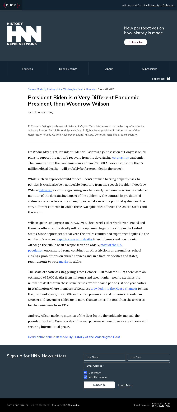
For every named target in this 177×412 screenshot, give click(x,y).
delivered (45, 190)
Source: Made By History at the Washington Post (55, 89)
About (109, 69)
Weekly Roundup (98, 377)
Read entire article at (74, 337)
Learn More (125, 385)
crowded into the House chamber (114, 288)
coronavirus (120, 157)
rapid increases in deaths (74, 239)
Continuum (95, 372)
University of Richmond (161, 5)
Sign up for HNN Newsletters (66, 405)
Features (27, 69)
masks (63, 261)
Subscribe (135, 42)
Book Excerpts (68, 69)
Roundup (91, 89)
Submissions (149, 69)
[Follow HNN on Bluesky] (168, 78)
